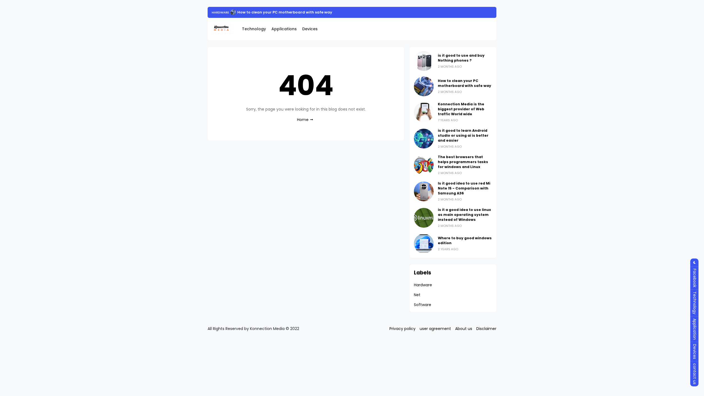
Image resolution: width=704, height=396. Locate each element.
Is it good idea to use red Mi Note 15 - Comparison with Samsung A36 (464, 188)
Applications (284, 29)
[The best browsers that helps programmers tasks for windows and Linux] (424, 165)
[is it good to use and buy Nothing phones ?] (424, 61)
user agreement (435, 328)
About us (463, 328)
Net (417, 295)
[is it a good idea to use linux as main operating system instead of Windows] (424, 218)
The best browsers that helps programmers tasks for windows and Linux (463, 162)
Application (694, 329)
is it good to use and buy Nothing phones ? (461, 58)
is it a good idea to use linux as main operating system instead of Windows (464, 214)
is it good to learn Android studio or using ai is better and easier (463, 135)
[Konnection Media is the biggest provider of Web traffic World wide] (424, 112)
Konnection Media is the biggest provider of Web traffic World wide (461, 109)
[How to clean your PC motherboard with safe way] (233, 12)
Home (303, 119)
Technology (254, 29)
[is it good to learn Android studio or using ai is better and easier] (424, 138)
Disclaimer (486, 328)
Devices (310, 29)
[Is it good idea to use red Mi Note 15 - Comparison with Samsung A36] (424, 191)
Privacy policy (402, 328)
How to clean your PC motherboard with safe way (284, 12)
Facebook (694, 278)
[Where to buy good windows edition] (424, 244)
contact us (694, 373)
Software (422, 304)
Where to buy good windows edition (465, 240)
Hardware (220, 12)
